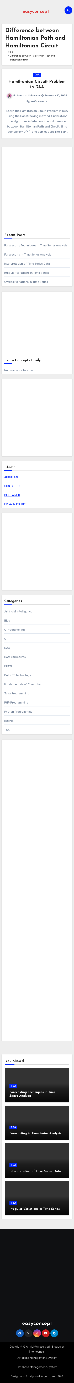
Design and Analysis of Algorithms (32, 1376)
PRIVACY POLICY (15, 504)
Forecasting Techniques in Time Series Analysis (35, 245)
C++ (7, 638)
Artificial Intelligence (18, 611)
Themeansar (37, 1351)
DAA (37, 74)
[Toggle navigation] (4, 10)
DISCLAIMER (12, 495)
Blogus (56, 1346)
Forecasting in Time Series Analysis (27, 254)
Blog (7, 620)
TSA (7, 730)
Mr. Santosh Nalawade (26, 95)
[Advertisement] (37, 191)
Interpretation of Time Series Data (27, 263)
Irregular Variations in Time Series (26, 272)
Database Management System (37, 1357)
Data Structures (15, 657)
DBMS (8, 666)
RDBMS (9, 720)
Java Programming (16, 693)
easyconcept (36, 11)
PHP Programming (16, 702)
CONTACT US (12, 486)
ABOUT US (11, 477)
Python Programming (18, 711)
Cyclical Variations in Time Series (26, 282)
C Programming (14, 629)
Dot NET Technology (17, 675)
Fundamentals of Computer (22, 684)
